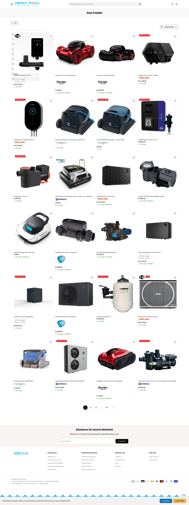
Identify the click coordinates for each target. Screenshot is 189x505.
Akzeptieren (179, 501)
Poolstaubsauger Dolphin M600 (23, 381)
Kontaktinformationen (31, 483)
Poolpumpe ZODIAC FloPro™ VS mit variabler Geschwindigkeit (157, 381)
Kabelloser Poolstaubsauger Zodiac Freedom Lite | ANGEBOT (73, 196)
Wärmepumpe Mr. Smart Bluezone (65, 316)
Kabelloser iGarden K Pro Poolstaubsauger (110, 381)
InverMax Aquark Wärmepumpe (23, 316)
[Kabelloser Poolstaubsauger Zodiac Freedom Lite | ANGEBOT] (75, 174)
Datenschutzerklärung (18, 481)
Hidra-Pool (23, 479)
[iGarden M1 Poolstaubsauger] (117, 53)
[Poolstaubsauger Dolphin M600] (34, 359)
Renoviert (118, 466)
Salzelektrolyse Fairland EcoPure (24, 140)
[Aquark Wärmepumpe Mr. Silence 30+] (158, 230)
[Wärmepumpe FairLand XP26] (117, 174)
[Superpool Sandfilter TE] (117, 295)
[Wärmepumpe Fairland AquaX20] (158, 295)
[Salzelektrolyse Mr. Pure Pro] (34, 53)
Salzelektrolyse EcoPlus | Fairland (148, 75)
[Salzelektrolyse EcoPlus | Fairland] (158, 53)
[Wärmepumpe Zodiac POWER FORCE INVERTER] (75, 359)
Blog (116, 463)
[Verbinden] (172, 4)
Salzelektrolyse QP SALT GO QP (147, 140)
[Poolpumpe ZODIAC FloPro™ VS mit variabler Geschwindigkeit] (158, 359)
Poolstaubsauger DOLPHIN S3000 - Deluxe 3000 (70, 140)
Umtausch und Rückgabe (55, 463)
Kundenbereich (119, 460)
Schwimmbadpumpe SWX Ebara (106, 252)
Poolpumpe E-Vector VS (21, 196)
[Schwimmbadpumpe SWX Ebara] (117, 230)
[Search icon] (140, 4)
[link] (27, 454)
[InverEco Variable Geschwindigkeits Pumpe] (158, 174)
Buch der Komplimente (88, 469)
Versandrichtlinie (17, 483)
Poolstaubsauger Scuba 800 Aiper (24, 252)
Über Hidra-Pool (154, 457)
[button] (12, 4)
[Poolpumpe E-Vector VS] (34, 174)
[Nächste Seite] (113, 408)
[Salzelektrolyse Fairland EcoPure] (34, 118)
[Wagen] (176, 4)
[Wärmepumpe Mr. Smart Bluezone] (75, 295)
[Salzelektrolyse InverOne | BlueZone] (75, 230)
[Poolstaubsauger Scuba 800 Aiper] (34, 230)
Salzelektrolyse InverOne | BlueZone (66, 252)
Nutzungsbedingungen (52, 481)
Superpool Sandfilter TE (104, 316)
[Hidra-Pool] (27, 4)
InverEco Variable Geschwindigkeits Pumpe (151, 196)
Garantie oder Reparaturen (56, 466)
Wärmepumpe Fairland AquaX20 (148, 316)
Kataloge (118, 457)
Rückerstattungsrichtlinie (35, 481)
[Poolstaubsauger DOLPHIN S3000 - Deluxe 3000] (75, 118)
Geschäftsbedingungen (88, 457)
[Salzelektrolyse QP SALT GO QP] (158, 118)
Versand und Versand (54, 460)
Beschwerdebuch (86, 466)
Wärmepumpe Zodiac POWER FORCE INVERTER (69, 381)
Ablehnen (165, 501)
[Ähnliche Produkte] (51, 36)
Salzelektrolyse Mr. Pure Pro (22, 75)
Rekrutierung (153, 460)
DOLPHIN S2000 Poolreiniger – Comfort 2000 (110, 140)
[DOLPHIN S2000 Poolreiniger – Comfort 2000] (117, 118)
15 (106, 407)
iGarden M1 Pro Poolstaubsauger (65, 75)
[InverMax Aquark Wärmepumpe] (34, 295)
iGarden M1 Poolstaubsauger (106, 75)
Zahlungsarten (52, 469)
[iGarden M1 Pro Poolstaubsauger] (75, 53)
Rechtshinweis (44, 483)
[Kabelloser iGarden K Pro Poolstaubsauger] (117, 359)
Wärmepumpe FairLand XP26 (106, 196)
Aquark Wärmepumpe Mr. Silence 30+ (149, 252)
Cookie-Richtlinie (86, 463)
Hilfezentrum (51, 457)
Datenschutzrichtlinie (87, 460)
